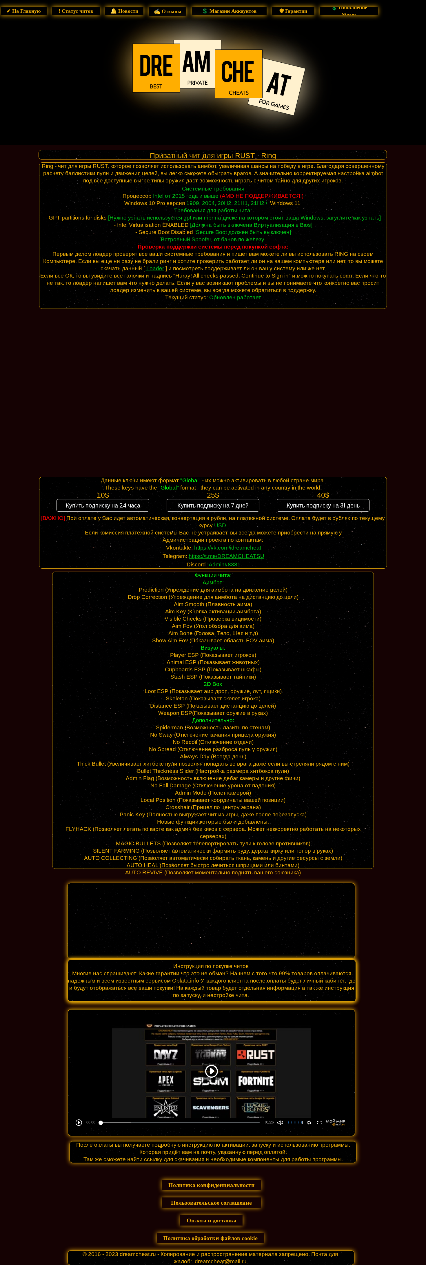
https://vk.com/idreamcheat (227, 548)
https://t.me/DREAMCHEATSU (226, 556)
